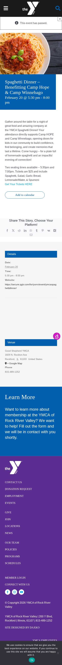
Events (10, 503)
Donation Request (18, 489)
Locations (12, 526)
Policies (11, 549)
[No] (58, 653)
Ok (31, 660)
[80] (31, 2)
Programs (12, 556)
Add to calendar (24, 195)
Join (8, 519)
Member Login (15, 577)
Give (8, 512)
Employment (14, 496)
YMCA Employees (45, 640)
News (9, 533)
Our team (12, 542)
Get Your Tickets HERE (18, 184)
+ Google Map (14, 363)
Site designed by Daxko (22, 627)
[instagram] (14, 592)
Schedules (13, 563)
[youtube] (21, 592)
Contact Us (13, 482)
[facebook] (7, 592)
